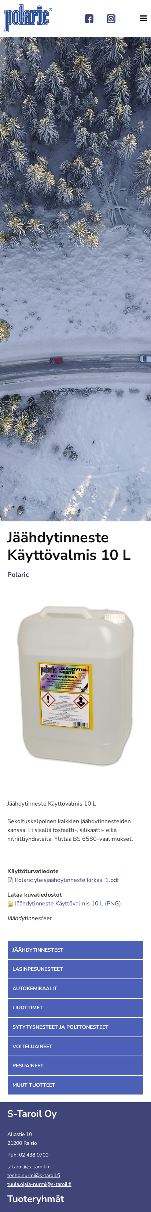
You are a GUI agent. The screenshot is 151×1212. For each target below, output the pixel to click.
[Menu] (141, 18)
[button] (75, 688)
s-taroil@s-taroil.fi (28, 1166)
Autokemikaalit (34, 988)
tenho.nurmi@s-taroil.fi (33, 1175)
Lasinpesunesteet (37, 969)
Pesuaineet (28, 1065)
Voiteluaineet (32, 1046)
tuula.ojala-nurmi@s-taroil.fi (39, 1184)
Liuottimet (27, 1007)
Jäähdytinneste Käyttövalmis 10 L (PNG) (68, 904)
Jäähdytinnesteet (37, 950)
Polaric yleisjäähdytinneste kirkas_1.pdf (67, 880)
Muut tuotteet (33, 1085)
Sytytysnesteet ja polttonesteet (60, 1027)
